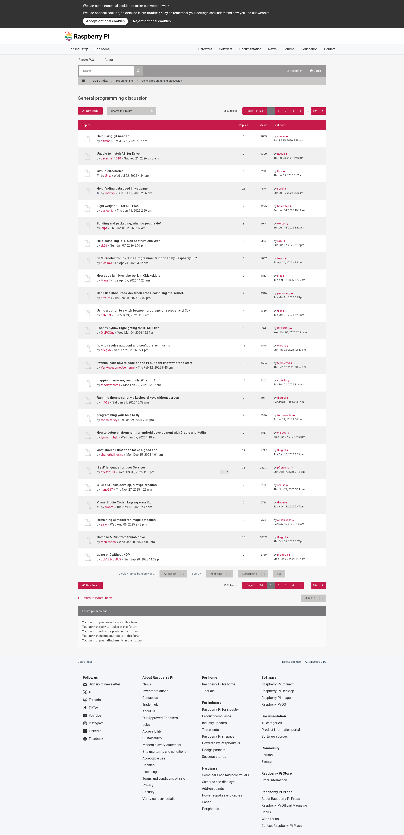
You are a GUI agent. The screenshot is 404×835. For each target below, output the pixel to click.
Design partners (214, 750)
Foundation (309, 49)
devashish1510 (111, 158)
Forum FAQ (86, 59)
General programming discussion (113, 98)
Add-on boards (213, 789)
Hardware (205, 49)
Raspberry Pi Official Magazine (284, 805)
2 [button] (278, 110)
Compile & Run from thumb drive (121, 537)
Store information (274, 780)
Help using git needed (113, 136)
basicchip (107, 210)
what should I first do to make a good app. (127, 450)
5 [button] (300, 110)
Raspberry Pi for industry (220, 710)
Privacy (147, 785)
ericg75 (106, 350)
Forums (289, 49)
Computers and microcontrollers (225, 775)
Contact (329, 49)
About (109, 59)
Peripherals (210, 809)
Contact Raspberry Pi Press (282, 826)
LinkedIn (95, 731)
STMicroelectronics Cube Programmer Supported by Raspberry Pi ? (147, 258)
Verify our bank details (158, 799)
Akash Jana (284, 520)
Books (266, 812)
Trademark (150, 704)
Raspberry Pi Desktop (278, 691)
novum (105, 298)
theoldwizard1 (110, 385)
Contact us (150, 698)
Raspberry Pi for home (218, 684)
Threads (95, 700)
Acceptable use (153, 758)
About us (148, 711)
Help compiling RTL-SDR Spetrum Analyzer (128, 241)
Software (226, 49)
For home (102, 49)
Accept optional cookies (105, 21)
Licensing (149, 772)
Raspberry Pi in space (218, 736)
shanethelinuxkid (112, 454)
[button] (322, 111)
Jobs (146, 725)
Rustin (281, 153)
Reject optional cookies (152, 21)
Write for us (270, 819)
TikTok (93, 708)
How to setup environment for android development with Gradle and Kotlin (151, 432)
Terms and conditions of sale (163, 779)
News (272, 49)
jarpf (104, 228)
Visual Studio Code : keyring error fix (124, 502)
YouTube (95, 715)
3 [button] (285, 110)
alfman (105, 141)
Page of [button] (255, 110)
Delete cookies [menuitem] (291, 661)
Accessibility (152, 731)
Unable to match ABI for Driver (119, 153)
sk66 (104, 245)
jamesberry (284, 293)
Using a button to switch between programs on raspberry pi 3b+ (143, 310)
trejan (280, 258)
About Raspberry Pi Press (281, 799)
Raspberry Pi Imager (277, 698)
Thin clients (210, 730)
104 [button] (315, 110)
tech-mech (108, 542)
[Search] (138, 71)
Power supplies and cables (222, 795)
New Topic (92, 110)
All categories (272, 723)
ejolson (281, 223)
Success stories (214, 757)
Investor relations (155, 691)
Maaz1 (105, 280)
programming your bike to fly (118, 415)
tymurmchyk (109, 437)
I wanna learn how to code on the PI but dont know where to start (144, 363)
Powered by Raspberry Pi (221, 743)
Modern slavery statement (161, 745)
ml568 (105, 402)
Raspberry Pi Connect (278, 684)
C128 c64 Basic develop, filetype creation (127, 485)
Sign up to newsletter (104, 684)
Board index (85, 661)
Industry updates (214, 723)
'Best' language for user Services (121, 467)
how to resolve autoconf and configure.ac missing (133, 345)
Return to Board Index (97, 598)
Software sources (275, 736)
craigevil (282, 432)
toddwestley (109, 420)
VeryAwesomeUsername (118, 367)
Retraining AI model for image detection (126, 520)
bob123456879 (111, 559)
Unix (108, 175)
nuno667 (107, 489)
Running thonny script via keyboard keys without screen (138, 397)
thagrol (281, 397)
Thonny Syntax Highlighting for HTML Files (128, 328)
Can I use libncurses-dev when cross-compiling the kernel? (141, 293)
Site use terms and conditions (164, 752)
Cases (206, 802)
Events (267, 762)
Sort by (207, 573)
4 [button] (293, 110)
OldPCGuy (107, 332)
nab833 (106, 315)
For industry (78, 49)
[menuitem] (315, 71)
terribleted (283, 363)
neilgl (280, 188)
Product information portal (281, 730)
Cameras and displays (218, 782)
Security (148, 792)
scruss (281, 485)
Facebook (96, 739)
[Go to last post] (287, 136)
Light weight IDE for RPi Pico (118, 206)
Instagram (96, 723)
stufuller (282, 380)
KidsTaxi (106, 263)
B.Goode (282, 554)
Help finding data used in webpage (122, 188)
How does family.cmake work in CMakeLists (128, 275)
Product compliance (216, 716)
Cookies (148, 765)
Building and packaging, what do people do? (129, 223)
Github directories (110, 171)
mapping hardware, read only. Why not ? (126, 380)
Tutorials (208, 691)
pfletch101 (108, 472)
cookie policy (157, 13)
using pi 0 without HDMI (114, 554)
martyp (110, 193)
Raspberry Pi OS (274, 704)
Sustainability (152, 738)
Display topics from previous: (147, 573)
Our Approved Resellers (160, 718)
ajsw (104, 524)
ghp (279, 310)
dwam (109, 507)
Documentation (250, 49)
